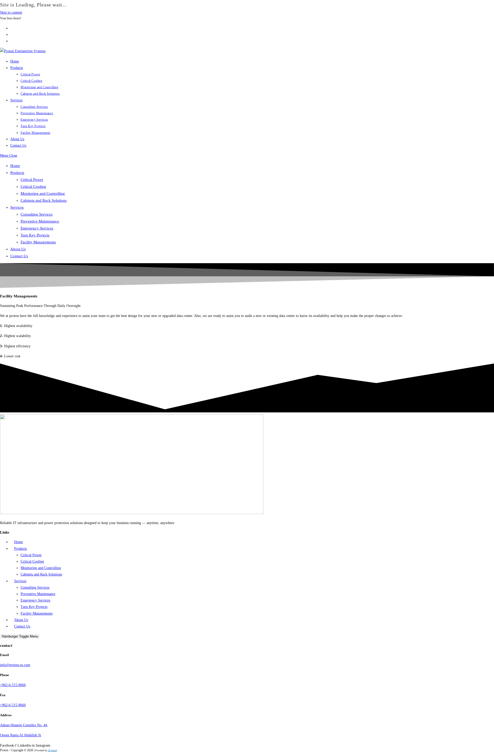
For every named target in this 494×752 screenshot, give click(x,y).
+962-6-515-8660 (13, 705)
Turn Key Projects (35, 235)
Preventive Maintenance (40, 221)
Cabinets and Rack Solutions (44, 200)
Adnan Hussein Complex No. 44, (24, 725)
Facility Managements (38, 242)
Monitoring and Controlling (43, 193)
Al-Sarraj (52, 750)
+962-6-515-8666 (13, 685)
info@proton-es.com (15, 665)
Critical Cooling (33, 186)
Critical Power (32, 180)
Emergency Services (37, 228)
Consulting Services (36, 214)
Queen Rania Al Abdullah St (20, 735)
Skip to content (11, 12)
